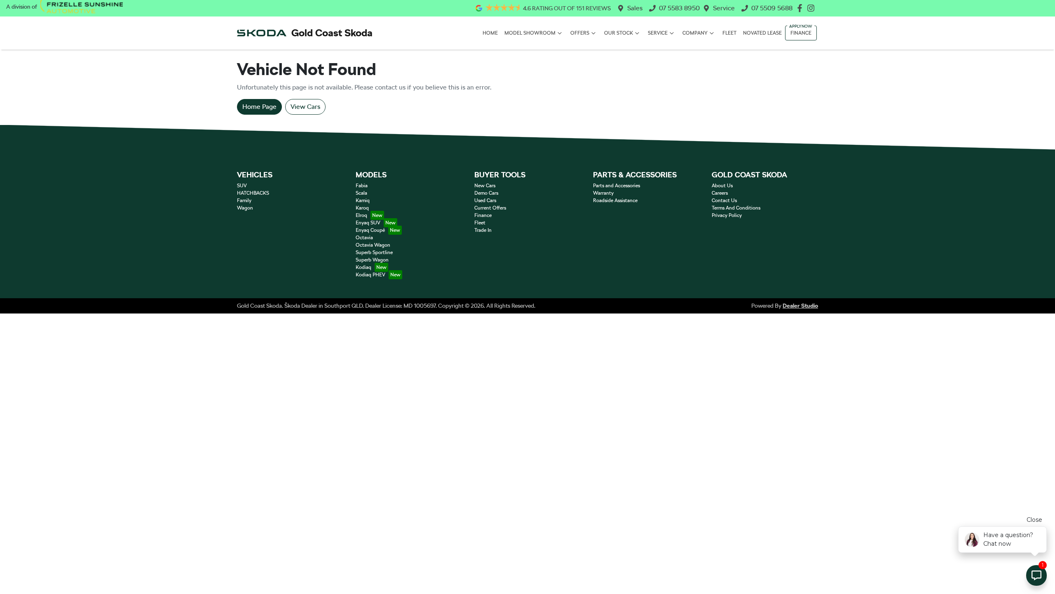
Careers (720, 193)
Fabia (362, 186)
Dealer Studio (800, 305)
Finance (800, 33)
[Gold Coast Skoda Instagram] (812, 8)
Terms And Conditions (736, 208)
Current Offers (490, 208)
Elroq (361, 215)
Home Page (259, 107)
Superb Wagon (372, 260)
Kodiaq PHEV (370, 275)
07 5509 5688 (771, 8)
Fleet (729, 33)
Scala (361, 193)
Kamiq (363, 200)
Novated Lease (762, 33)
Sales (634, 8)
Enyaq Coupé (370, 230)
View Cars (305, 107)
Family (244, 200)
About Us (722, 186)
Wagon (245, 208)
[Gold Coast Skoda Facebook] (801, 8)
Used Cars (485, 200)
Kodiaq (363, 267)
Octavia (364, 237)
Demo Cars (486, 193)
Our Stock (618, 33)
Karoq (362, 208)
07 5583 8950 (679, 8)
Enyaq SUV (368, 223)
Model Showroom (530, 33)
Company (695, 33)
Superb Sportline (374, 252)
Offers (579, 33)
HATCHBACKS (253, 193)
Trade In (483, 230)
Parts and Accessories (616, 186)
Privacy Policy (727, 215)
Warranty (603, 193)
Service (724, 8)
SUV (242, 186)
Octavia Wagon (373, 245)
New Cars (484, 186)
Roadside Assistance (615, 200)
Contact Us (724, 200)
